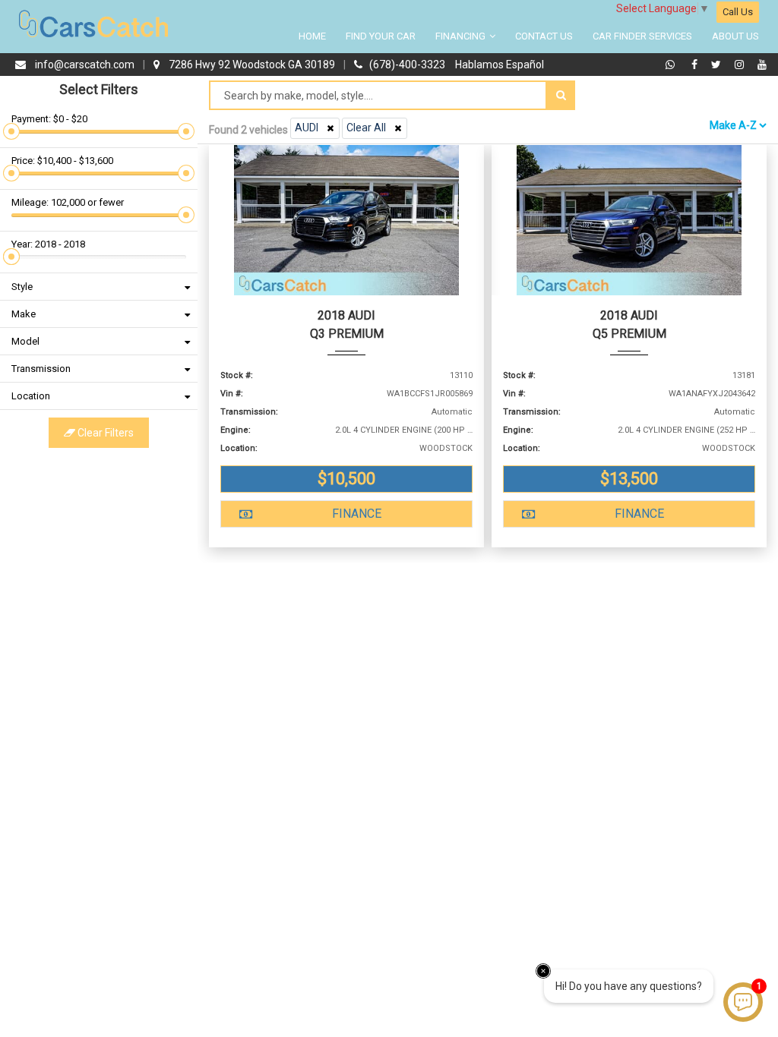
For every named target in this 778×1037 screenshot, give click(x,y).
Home (312, 36)
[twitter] (718, 64)
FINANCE (356, 513)
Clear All (366, 127)
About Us (735, 36)
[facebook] (696, 64)
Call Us (738, 11)
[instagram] (741, 64)
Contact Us (544, 36)
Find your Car (381, 36)
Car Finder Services (642, 36)
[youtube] (762, 64)
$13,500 (629, 478)
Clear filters (104, 433)
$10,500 (346, 478)
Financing (461, 36)
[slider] (11, 131)
